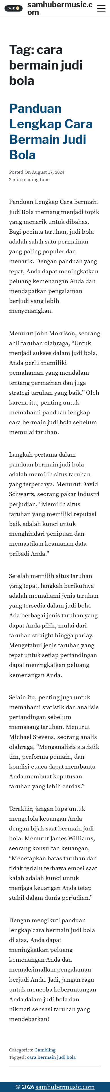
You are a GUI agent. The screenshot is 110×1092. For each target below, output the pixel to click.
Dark (13, 8)
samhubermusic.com (65, 1087)
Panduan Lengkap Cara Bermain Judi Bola (51, 131)
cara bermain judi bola (51, 1057)
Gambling (45, 1050)
